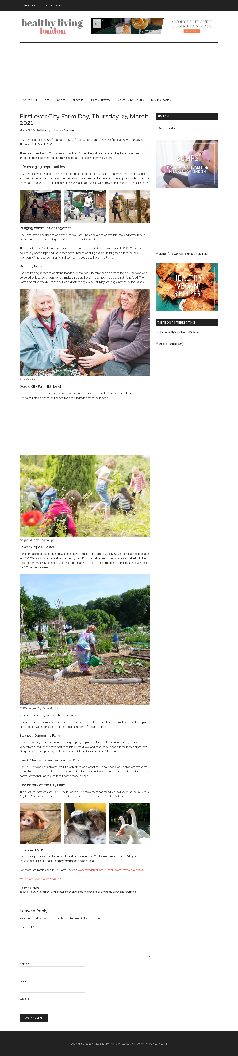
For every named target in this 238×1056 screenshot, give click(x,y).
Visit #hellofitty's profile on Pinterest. (178, 332)
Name (24, 964)
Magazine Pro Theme (105, 1043)
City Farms (56, 891)
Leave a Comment (64, 130)
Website (25, 999)
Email (24, 981)
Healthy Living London (53, 26)
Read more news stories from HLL (40, 879)
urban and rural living (124, 891)
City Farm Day (41, 891)
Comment (27, 927)
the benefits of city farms (98, 891)
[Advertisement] (119, 68)
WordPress (152, 1043)
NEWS (36, 887)
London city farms (73, 891)
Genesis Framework (133, 1043)
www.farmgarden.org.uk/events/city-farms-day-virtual (111, 870)
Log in (164, 1043)
